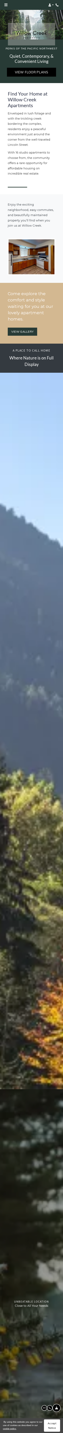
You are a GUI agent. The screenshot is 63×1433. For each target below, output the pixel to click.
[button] (51, 5)
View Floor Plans (31, 72)
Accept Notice (52, 1425)
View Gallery (22, 331)
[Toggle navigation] (6, 5)
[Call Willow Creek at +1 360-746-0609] (57, 5)
